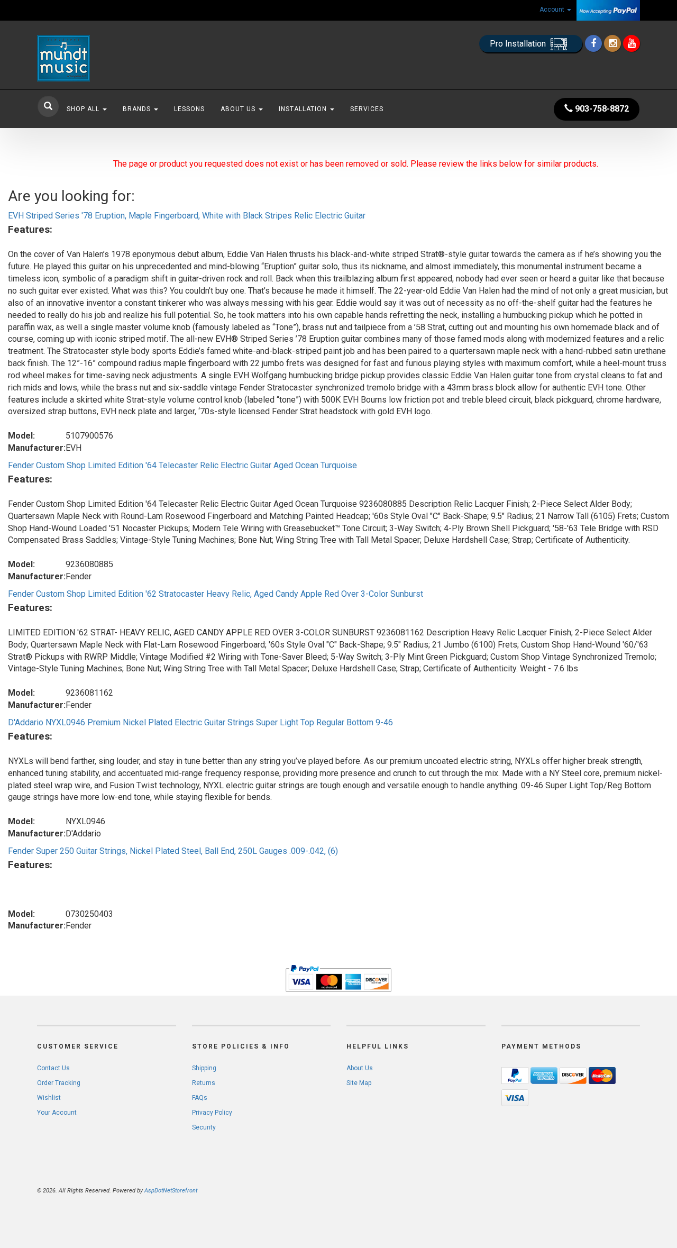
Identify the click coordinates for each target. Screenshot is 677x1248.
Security (204, 1127)
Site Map (358, 1083)
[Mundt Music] (132, 58)
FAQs (199, 1097)
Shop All (84, 109)
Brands (138, 109)
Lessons (189, 109)
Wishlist (49, 1097)
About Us (239, 109)
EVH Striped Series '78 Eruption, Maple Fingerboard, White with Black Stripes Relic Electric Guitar (186, 216)
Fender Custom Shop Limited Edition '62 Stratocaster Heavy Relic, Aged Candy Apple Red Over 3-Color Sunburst (215, 594)
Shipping (204, 1068)
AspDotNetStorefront (170, 1190)
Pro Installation (519, 44)
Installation (304, 109)
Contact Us (53, 1068)
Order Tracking (58, 1083)
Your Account (57, 1112)
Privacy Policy (212, 1112)
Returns (203, 1083)
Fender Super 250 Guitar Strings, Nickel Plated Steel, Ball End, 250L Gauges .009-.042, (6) (173, 851)
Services (366, 109)
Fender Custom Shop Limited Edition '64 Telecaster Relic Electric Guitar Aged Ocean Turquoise (182, 465)
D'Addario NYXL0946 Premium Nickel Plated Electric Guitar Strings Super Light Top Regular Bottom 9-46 (200, 722)
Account (552, 9)
